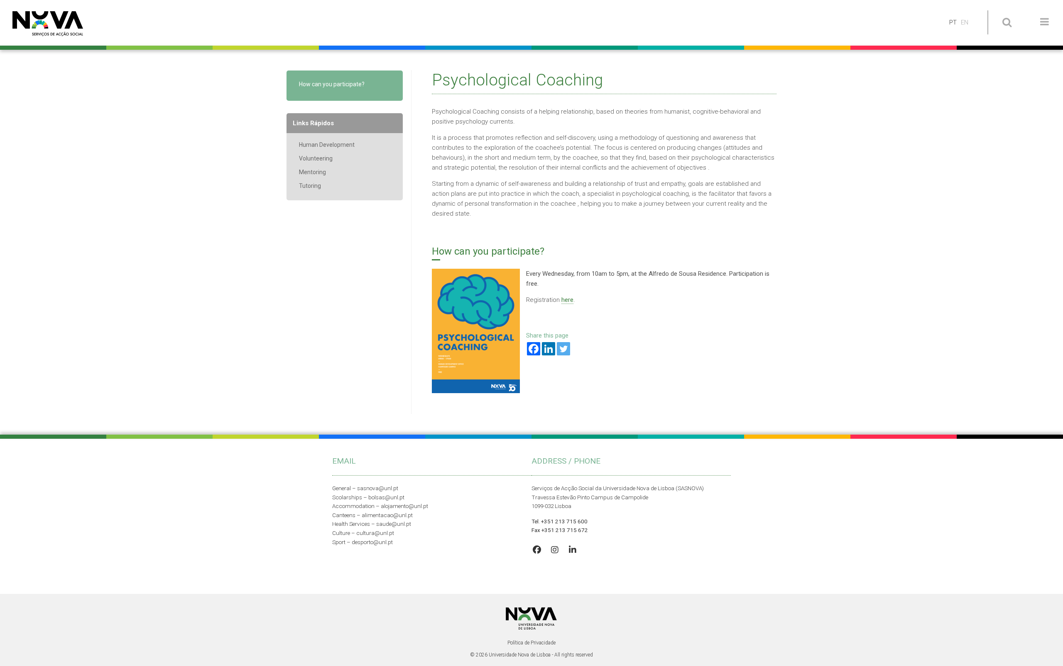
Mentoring (312, 172)
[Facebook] (533, 348)
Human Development (327, 144)
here (567, 300)
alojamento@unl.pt (404, 506)
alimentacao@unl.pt (387, 515)
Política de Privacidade (531, 643)
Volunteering (316, 158)
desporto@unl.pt (372, 542)
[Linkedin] (548, 348)
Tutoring (310, 185)
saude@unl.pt (393, 523)
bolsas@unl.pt (386, 497)
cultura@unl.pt (375, 533)
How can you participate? (332, 84)
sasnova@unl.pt (377, 488)
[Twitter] (563, 348)
